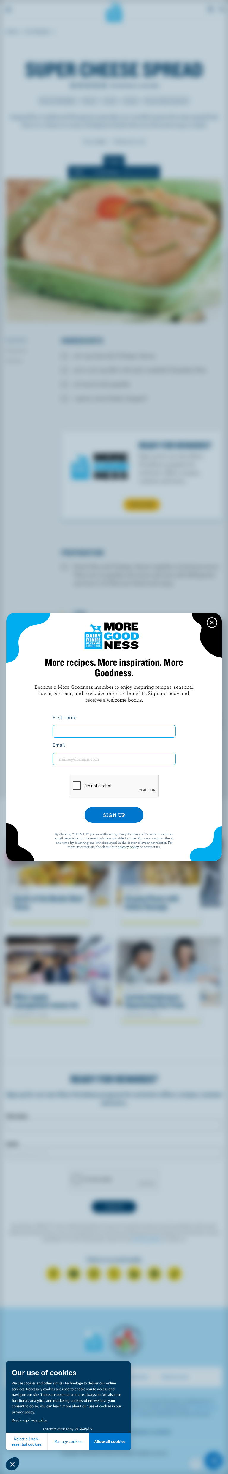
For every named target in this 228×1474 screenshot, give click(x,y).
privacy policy (128, 846)
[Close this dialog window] (212, 622)
